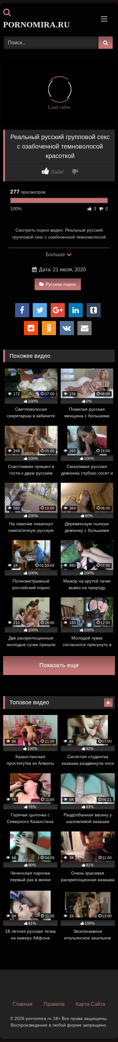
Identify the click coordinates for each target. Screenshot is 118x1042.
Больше (56, 254)
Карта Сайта (90, 1004)
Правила (54, 1004)
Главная (22, 1004)
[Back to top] (98, 1023)
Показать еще (59, 665)
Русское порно (61, 284)
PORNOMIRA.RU (36, 24)
